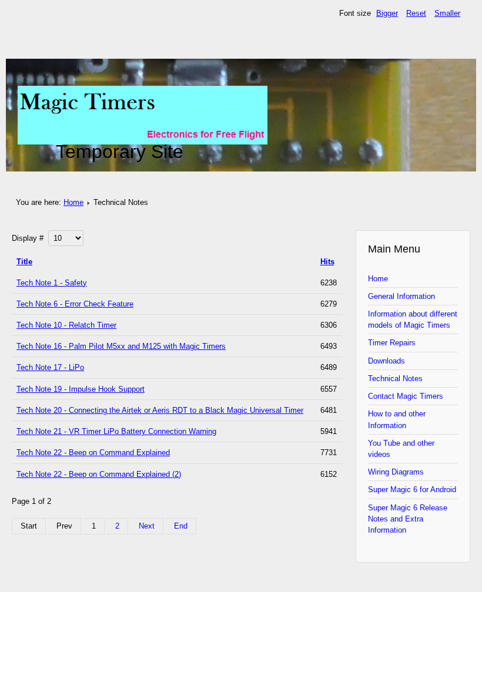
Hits (327, 261)
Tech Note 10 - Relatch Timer (66, 325)
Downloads (386, 360)
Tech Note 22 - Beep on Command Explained (93, 452)
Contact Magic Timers (405, 396)
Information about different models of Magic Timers (412, 319)
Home (73, 202)
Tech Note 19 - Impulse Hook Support (80, 389)
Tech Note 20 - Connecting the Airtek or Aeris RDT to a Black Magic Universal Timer (159, 410)
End (181, 526)
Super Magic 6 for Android (412, 489)
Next (147, 526)
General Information (401, 296)
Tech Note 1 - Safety (51, 282)
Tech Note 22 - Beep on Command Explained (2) (98, 474)
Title (24, 261)
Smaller (447, 13)
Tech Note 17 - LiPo (50, 367)
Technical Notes (395, 378)
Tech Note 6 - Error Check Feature (74, 304)
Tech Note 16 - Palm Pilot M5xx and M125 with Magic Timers (121, 346)
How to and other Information (397, 419)
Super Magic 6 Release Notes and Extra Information (407, 518)
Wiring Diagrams (396, 471)
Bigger (387, 13)
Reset (416, 13)
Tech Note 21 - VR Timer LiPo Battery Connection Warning (116, 431)
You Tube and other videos (401, 449)
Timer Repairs (392, 342)
